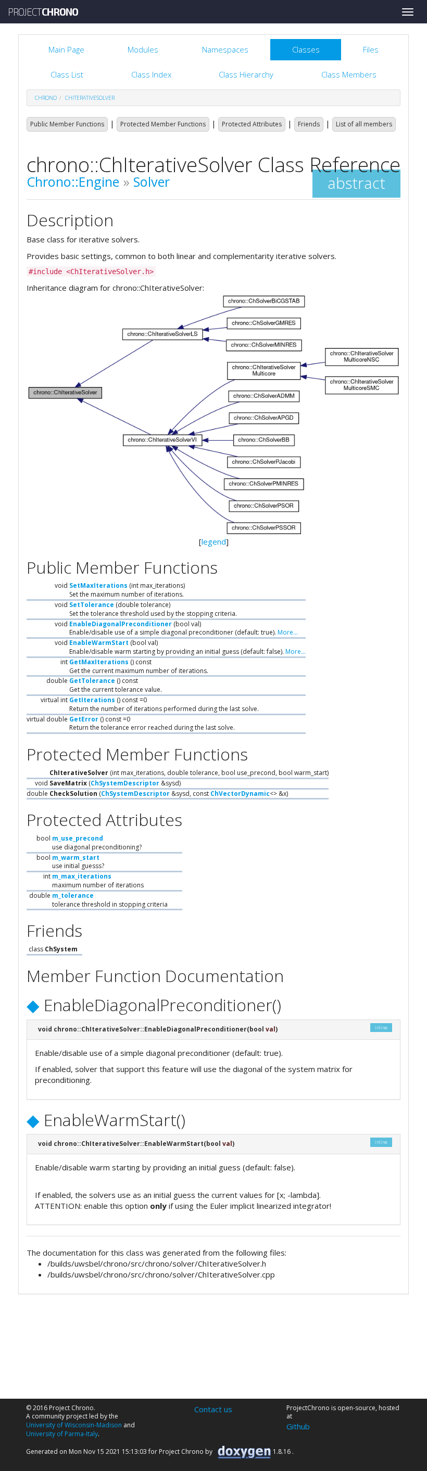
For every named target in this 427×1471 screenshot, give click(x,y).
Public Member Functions (67, 124)
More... (288, 632)
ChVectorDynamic (240, 793)
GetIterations (92, 699)
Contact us (213, 1409)
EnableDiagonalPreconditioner (120, 624)
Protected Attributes (252, 124)
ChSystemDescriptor (125, 783)
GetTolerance (92, 680)
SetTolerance (91, 604)
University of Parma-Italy (62, 1433)
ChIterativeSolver (90, 97)
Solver (151, 181)
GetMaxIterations (99, 661)
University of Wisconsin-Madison (74, 1425)
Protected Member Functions (163, 124)
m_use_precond (77, 838)
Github (298, 1426)
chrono (46, 97)
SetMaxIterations (98, 585)
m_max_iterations (81, 876)
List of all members (364, 124)
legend (214, 541)
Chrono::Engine (73, 181)
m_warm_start (75, 857)
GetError (83, 719)
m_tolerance (73, 895)
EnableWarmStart (99, 642)
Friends (309, 124)
